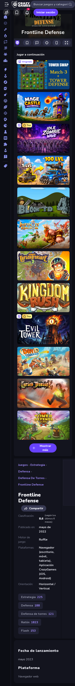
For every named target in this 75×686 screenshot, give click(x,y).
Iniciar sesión (45, 12)
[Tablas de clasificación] (5, 60)
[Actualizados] (5, 42)
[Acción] (5, 70)
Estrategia (37, 465)
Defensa (24, 472)
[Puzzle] (5, 144)
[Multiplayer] (5, 54)
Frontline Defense (31, 485)
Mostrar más (45, 448)
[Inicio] (5, 17)
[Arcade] (5, 76)
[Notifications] (27, 12)
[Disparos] (5, 113)
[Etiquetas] (5, 166)
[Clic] (5, 94)
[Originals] (5, 48)
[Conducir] (5, 101)
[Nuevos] (5, 29)
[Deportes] (5, 107)
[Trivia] (5, 157)
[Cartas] (5, 88)
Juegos (23, 465)
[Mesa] (5, 132)
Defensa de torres (31, 478)
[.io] (5, 125)
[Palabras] (5, 138)
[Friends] (6, 12)
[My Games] (16, 12)
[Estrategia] (5, 119)
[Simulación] (5, 150)
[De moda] (5, 35)
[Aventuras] (5, 82)
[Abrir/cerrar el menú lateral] (6, 4)
